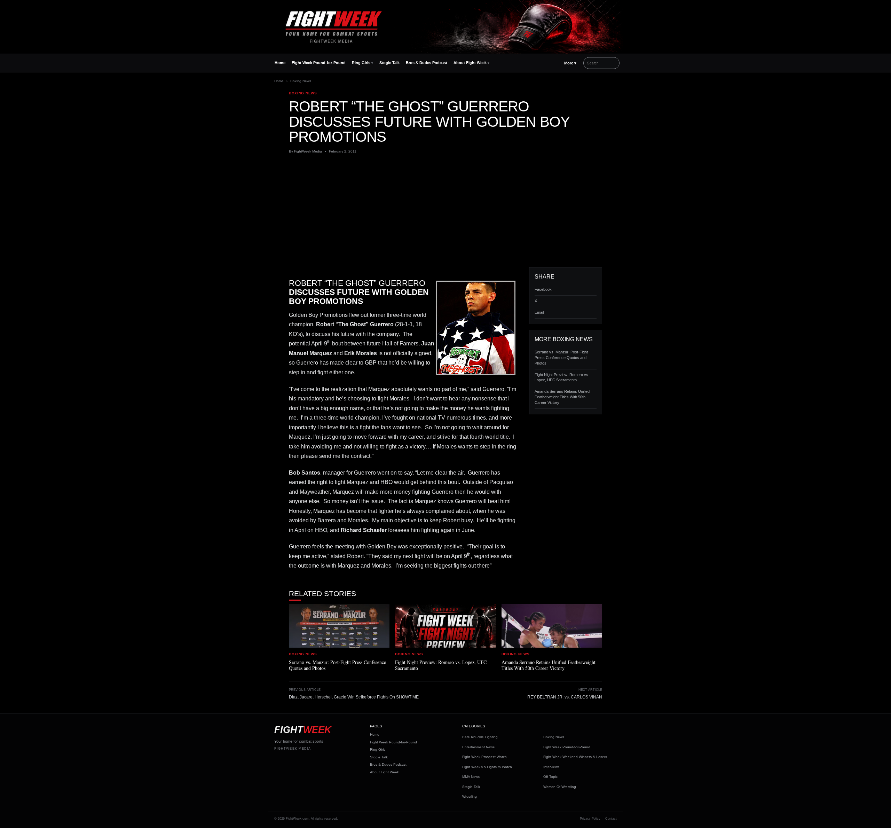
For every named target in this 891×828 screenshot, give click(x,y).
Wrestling (469, 796)
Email (539, 312)
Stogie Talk (389, 63)
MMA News (471, 777)
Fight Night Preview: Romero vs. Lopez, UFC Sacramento (562, 377)
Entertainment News (478, 747)
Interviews (551, 767)
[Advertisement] (445, 210)
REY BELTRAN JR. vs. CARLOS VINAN (564, 697)
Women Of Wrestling (559, 787)
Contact (611, 818)
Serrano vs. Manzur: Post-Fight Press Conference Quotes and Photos (561, 357)
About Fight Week (470, 63)
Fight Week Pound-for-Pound (319, 63)
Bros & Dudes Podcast (426, 63)
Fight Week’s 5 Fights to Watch (487, 767)
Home (280, 63)
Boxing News (300, 81)
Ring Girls (361, 63)
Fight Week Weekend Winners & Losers (575, 757)
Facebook (543, 289)
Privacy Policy (590, 818)
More (570, 63)
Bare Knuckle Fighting (480, 737)
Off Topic (550, 777)
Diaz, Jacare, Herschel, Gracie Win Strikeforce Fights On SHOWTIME (354, 697)
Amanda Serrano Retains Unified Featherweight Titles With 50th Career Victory (562, 397)
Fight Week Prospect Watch (484, 757)
